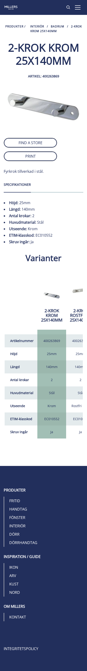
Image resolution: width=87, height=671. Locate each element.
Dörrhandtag (23, 542)
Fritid (14, 500)
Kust (14, 584)
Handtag (18, 509)
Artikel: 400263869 (43, 76)
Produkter (14, 26)
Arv (12, 575)
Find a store (30, 142)
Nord (14, 592)
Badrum (57, 26)
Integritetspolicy (21, 648)
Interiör (37, 26)
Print (30, 156)
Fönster (17, 517)
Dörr (14, 534)
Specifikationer (17, 184)
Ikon (13, 567)
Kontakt (17, 617)
